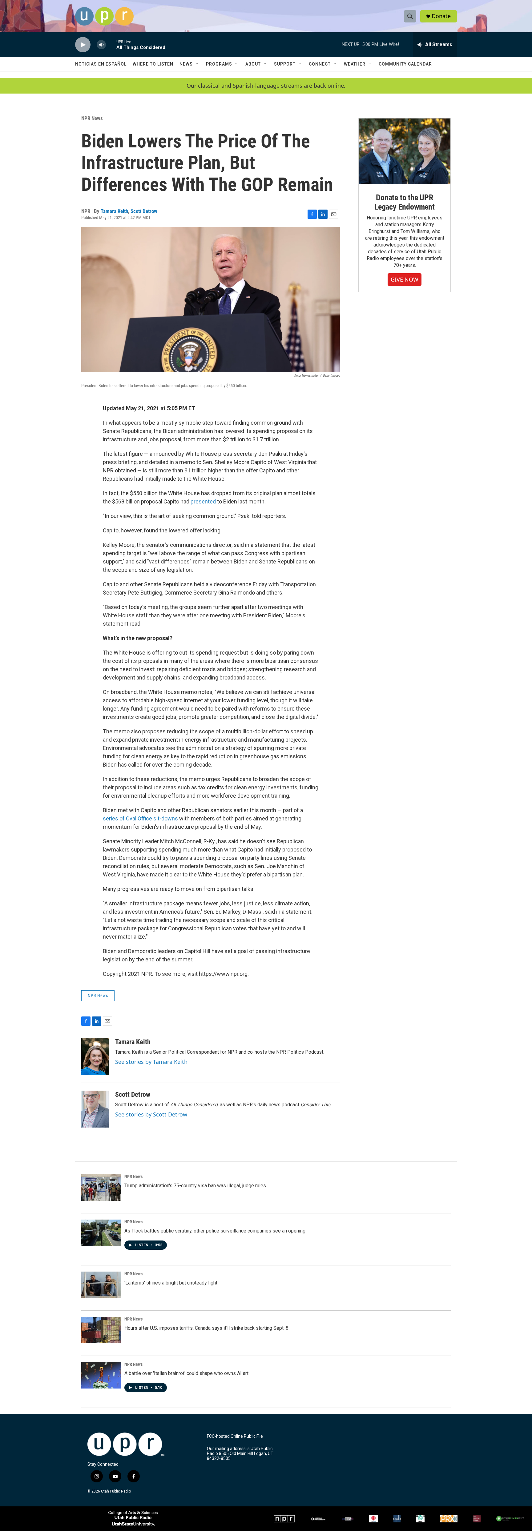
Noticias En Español (101, 64)
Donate (441, 16)
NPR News (92, 118)
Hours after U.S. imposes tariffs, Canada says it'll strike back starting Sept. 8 (206, 1328)
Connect (320, 64)
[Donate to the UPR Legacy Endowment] (404, 151)
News (186, 64)
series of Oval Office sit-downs (140, 818)
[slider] (111, 44)
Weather (354, 64)
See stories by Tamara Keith (151, 1061)
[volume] (101, 45)
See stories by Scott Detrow (151, 1114)
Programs (219, 64)
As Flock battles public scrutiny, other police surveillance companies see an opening (214, 1231)
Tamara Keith (114, 211)
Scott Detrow (144, 211)
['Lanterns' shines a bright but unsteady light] (101, 1285)
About (253, 64)
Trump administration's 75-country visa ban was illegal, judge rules (195, 1185)
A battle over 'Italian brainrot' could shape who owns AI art (186, 1373)
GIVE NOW (404, 279)
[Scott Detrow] (95, 1109)
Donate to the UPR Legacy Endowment (404, 202)
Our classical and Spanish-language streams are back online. (266, 85)
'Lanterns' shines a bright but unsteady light (170, 1283)
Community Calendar (405, 64)
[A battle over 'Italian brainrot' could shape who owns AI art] (101, 1375)
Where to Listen (153, 64)
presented (203, 501)
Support (285, 64)
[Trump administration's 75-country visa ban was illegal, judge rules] (101, 1187)
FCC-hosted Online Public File (235, 1436)
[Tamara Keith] (95, 1056)
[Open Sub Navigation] (197, 64)
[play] (83, 44)
